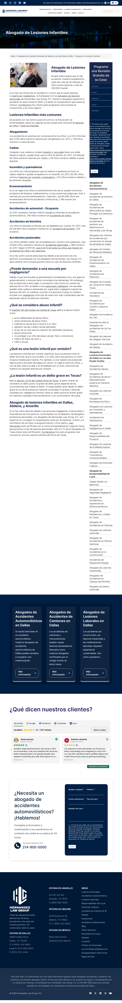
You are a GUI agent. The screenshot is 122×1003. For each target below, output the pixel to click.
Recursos (67, 13)
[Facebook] (5, 3)
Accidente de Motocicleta (93, 922)
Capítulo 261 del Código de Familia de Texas (34, 310)
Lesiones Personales (91, 892)
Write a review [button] (100, 730)
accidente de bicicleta (63, 229)
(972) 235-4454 (20, 952)
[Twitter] (95, 993)
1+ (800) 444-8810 (60, 923)
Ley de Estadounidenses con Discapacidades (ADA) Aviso (94, 951)
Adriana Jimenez (79, 739)
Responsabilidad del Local (93, 903)
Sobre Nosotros (89, 930)
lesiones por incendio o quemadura (36, 177)
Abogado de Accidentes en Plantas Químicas (100, 541)
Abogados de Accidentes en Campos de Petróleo (99, 578)
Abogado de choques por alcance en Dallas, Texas (100, 285)
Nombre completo (77, 789)
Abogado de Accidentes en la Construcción (97, 552)
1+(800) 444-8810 (21, 944)
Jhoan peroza (26, 739)
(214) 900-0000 (25, 948)
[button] (31, 723)
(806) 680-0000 (59, 902)
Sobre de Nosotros (45, 9)
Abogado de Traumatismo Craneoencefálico (98, 455)
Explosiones (87, 918)
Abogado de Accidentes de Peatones (96, 274)
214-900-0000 (34, 847)
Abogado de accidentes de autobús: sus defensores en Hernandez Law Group (100, 224)
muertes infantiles (29, 126)
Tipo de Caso (93, 799)
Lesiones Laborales (90, 899)
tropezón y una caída (53, 152)
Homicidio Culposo (90, 907)
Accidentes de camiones (55, 13)
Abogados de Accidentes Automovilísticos (98, 185)
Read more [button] (18, 760)
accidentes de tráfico (60, 215)
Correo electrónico (77, 799)
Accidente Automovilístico (72, 9)
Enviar (94, 171)
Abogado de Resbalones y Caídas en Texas (99, 514)
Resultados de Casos (91, 934)
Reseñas (74, 13)
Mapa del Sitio (88, 956)
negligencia (28, 295)
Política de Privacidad (91, 945)
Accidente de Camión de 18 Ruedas (94, 913)
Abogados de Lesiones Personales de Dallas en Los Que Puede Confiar (45, 56)
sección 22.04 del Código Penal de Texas (37, 380)
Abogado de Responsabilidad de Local (99, 474)
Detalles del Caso (76, 808)
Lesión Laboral (87, 9)
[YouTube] (24, 3)
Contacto (86, 941)
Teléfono (91, 789)
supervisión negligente (56, 286)
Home (13, 56)
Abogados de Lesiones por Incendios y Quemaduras (100, 409)
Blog (84, 926)
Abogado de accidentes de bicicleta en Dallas (100, 196)
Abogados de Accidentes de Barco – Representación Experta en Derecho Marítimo (100, 380)
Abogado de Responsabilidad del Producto (99, 436)
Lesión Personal (58, 9)
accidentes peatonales (56, 245)
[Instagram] (15, 3)
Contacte (81, 13)
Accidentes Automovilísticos (94, 896)
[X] (10, 3)
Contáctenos (24, 105)
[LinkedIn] (20, 3)
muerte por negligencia (23, 96)
